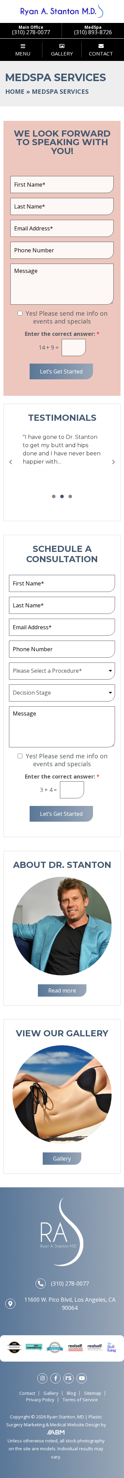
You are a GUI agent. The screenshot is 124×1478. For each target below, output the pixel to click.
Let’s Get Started (61, 371)
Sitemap (92, 1393)
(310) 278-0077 (70, 1283)
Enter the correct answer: (62, 334)
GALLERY (62, 53)
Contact (27, 1393)
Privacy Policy (40, 1400)
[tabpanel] (62, 449)
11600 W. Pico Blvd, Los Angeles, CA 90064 (69, 1304)
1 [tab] (53, 496)
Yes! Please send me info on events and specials (66, 317)
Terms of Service (80, 1400)
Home (14, 91)
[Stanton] (62, 10)
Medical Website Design (75, 1425)
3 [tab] (70, 496)
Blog (71, 1393)
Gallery (51, 1393)
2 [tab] (62, 496)
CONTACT (101, 53)
